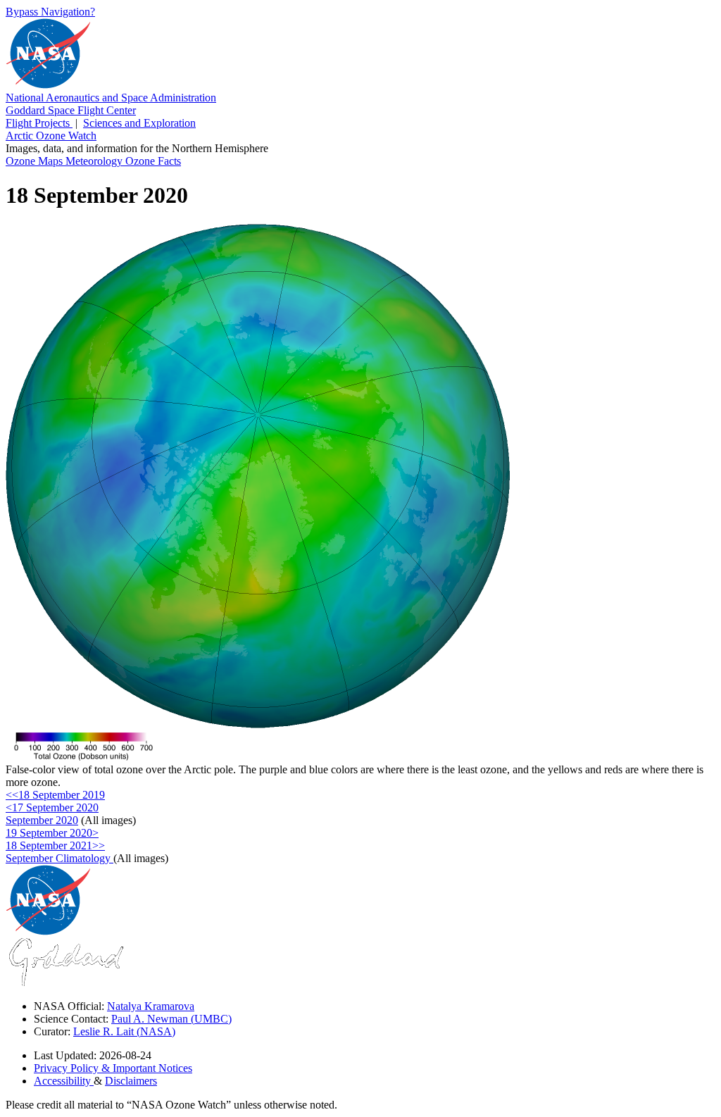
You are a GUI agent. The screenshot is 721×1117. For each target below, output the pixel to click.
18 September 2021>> (55, 845)
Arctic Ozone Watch (51, 136)
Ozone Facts (153, 161)
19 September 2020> (52, 833)
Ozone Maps (35, 161)
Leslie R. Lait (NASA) (124, 1031)
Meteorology (95, 161)
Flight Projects (39, 123)
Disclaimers (131, 1081)
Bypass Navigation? (50, 12)
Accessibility (64, 1081)
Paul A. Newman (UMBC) (171, 1019)
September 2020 (42, 820)
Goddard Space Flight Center (71, 110)
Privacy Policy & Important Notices (113, 1068)
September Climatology (59, 858)
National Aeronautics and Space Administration (111, 98)
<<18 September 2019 (55, 795)
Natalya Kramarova (150, 1006)
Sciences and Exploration (139, 123)
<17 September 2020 (52, 807)
